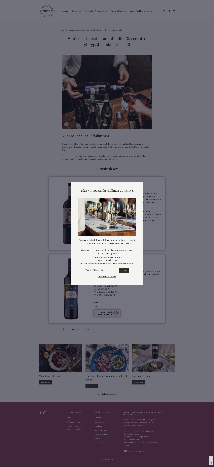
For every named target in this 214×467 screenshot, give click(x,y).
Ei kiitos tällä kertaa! (107, 277)
